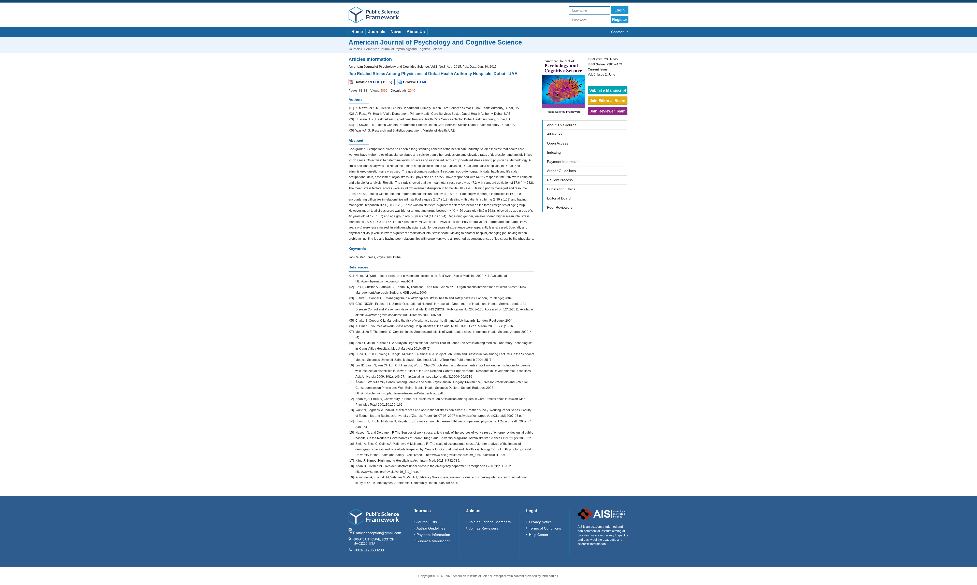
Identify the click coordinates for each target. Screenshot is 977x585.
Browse (415, 82)
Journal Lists (426, 522)
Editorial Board (559, 198)
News (396, 32)
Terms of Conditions (545, 528)
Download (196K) (373, 82)
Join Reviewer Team (607, 111)
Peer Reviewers (559, 207)
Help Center (538, 535)
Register (619, 19)
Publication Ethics (561, 189)
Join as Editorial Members (490, 522)
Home (357, 32)
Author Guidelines (561, 171)
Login (619, 10)
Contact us (619, 32)
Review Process (560, 180)
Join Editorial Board (607, 100)
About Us (416, 32)
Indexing (554, 152)
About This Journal (562, 125)
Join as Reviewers (483, 528)
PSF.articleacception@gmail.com (375, 533)
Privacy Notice (540, 522)
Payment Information (564, 162)
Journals (376, 32)
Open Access (557, 143)
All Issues (554, 134)
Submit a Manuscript (607, 90)
